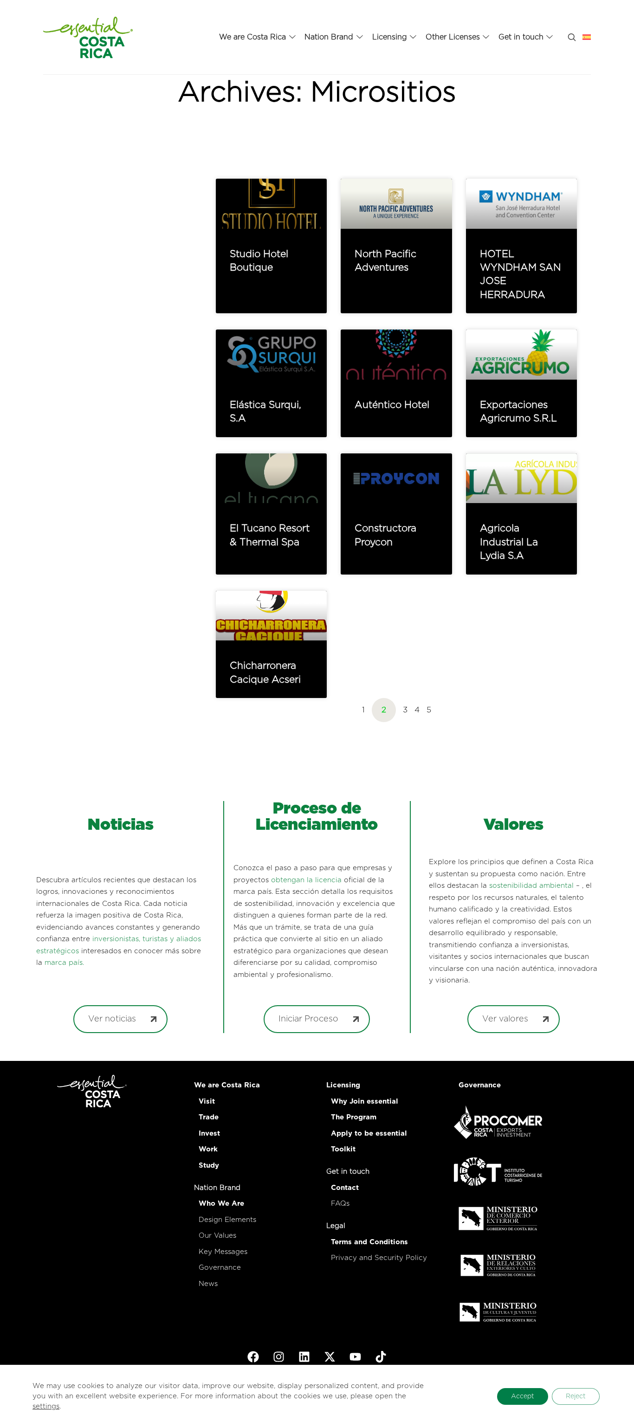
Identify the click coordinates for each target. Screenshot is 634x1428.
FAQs (340, 1203)
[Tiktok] (381, 1356)
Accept (522, 1396)
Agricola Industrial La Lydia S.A (509, 542)
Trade (209, 1117)
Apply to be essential (369, 1133)
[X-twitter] (330, 1356)
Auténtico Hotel (392, 405)
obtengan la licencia (306, 880)
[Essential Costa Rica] (88, 37)
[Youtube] (355, 1356)
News (208, 1283)
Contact (345, 1187)
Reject (576, 1396)
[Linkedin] (304, 1356)
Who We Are (221, 1203)
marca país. (64, 962)
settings (45, 1406)
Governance (220, 1267)
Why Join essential (364, 1101)
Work (208, 1149)
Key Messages (223, 1251)
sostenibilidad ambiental (531, 885)
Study (209, 1165)
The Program (353, 1117)
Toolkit (343, 1149)
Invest (209, 1133)
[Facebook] (253, 1356)
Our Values (217, 1235)
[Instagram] (279, 1356)
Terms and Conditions (369, 1242)
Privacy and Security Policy (379, 1257)
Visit (207, 1101)
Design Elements (227, 1219)
